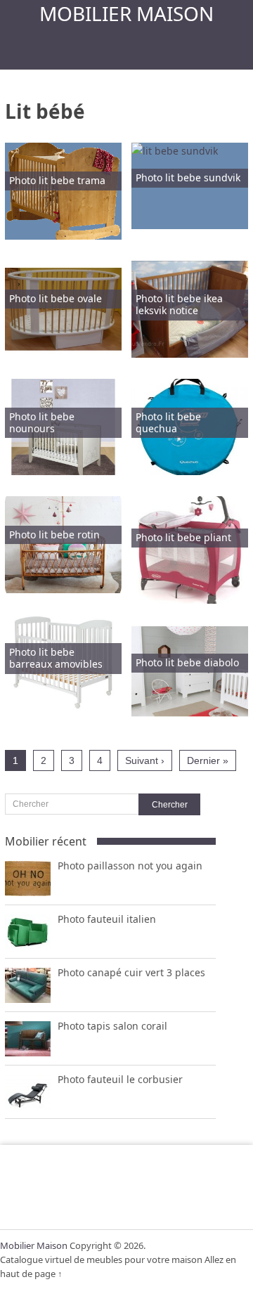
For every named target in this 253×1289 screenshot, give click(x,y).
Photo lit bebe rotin (54, 534)
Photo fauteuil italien (107, 919)
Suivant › (144, 760)
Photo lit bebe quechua (168, 422)
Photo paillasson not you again (130, 865)
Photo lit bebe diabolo (187, 662)
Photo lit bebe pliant (183, 537)
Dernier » (207, 760)
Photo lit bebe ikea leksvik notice (179, 304)
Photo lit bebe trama (57, 180)
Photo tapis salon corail (112, 1025)
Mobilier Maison (126, 13)
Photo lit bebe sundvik (188, 177)
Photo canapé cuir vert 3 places (131, 972)
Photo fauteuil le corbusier (120, 1079)
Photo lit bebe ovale (55, 298)
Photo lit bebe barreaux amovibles (56, 658)
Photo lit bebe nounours (41, 422)
